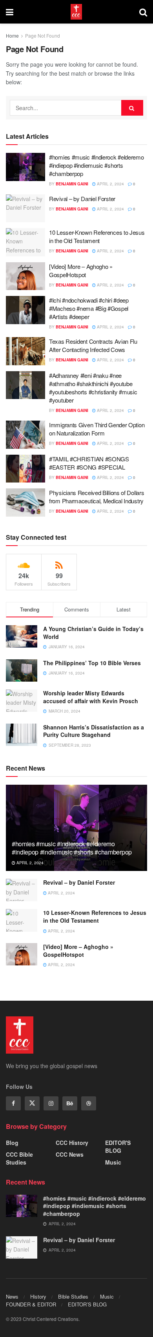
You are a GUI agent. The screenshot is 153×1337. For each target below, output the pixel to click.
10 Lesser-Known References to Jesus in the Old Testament (97, 236)
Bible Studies (73, 1296)
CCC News (70, 1154)
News (12, 1296)
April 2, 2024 (110, 184)
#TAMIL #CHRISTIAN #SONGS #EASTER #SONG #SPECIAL (89, 463)
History (38, 1296)
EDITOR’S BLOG (87, 1304)
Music (113, 1162)
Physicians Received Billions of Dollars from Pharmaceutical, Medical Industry (96, 496)
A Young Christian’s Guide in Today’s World (93, 632)
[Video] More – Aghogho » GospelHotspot (81, 270)
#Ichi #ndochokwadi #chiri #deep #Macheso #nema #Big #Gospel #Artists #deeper (89, 308)
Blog (12, 1143)
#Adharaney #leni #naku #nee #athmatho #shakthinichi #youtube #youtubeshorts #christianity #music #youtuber (93, 387)
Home (12, 35)
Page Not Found (42, 35)
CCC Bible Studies (19, 1158)
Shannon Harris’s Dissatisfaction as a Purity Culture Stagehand (93, 731)
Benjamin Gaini (72, 184)
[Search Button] (132, 108)
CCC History (72, 1143)
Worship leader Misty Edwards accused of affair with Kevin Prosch (90, 697)
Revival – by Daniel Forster (82, 198)
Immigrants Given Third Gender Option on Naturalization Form (96, 429)
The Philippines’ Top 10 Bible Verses (92, 663)
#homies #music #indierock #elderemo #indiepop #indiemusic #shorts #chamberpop (96, 165)
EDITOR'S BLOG (118, 1146)
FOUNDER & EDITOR (31, 1304)
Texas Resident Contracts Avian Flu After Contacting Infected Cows (93, 345)
